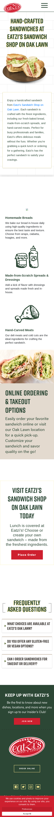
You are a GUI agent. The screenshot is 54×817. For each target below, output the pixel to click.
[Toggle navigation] (44, 5)
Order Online (27, 768)
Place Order (27, 554)
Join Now (27, 721)
